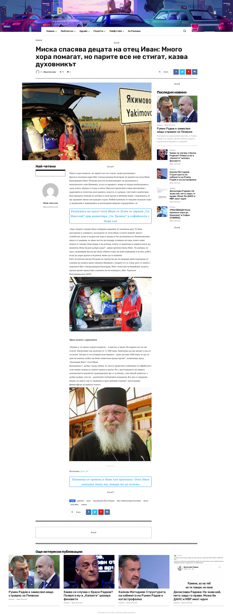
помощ (84, 504)
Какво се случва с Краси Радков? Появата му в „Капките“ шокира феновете (183, 157)
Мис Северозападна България (129, 501)
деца (89, 501)
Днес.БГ (84, 471)
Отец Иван (74, 504)
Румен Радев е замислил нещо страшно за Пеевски (174, 130)
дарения (80, 501)
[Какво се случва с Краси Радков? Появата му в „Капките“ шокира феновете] (162, 154)
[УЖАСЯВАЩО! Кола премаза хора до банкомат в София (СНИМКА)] (162, 211)
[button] (184, 31)
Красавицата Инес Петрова (103, 501)
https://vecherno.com (50, 207)
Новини (39, 40)
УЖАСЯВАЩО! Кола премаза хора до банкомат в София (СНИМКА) (180, 214)
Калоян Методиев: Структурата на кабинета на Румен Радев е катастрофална (183, 176)
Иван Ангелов (49, 72)
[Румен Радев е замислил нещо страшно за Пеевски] (177, 109)
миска (145, 501)
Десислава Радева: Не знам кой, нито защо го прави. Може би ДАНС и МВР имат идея (182, 195)
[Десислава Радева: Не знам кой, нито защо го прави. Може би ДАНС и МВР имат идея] (162, 192)
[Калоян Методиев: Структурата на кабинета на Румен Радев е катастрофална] (162, 173)
